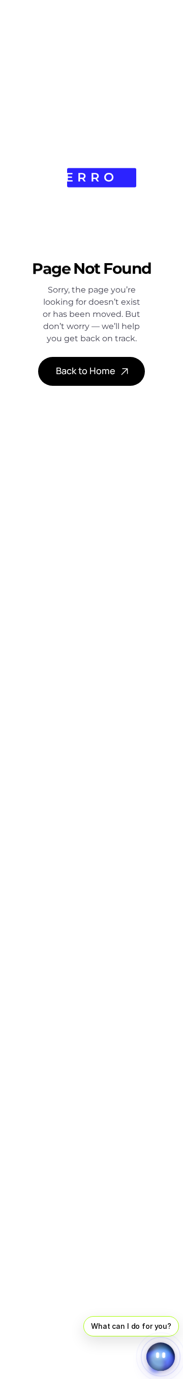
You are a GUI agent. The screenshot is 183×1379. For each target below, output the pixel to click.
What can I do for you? (131, 1326)
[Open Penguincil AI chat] (160, 1356)
